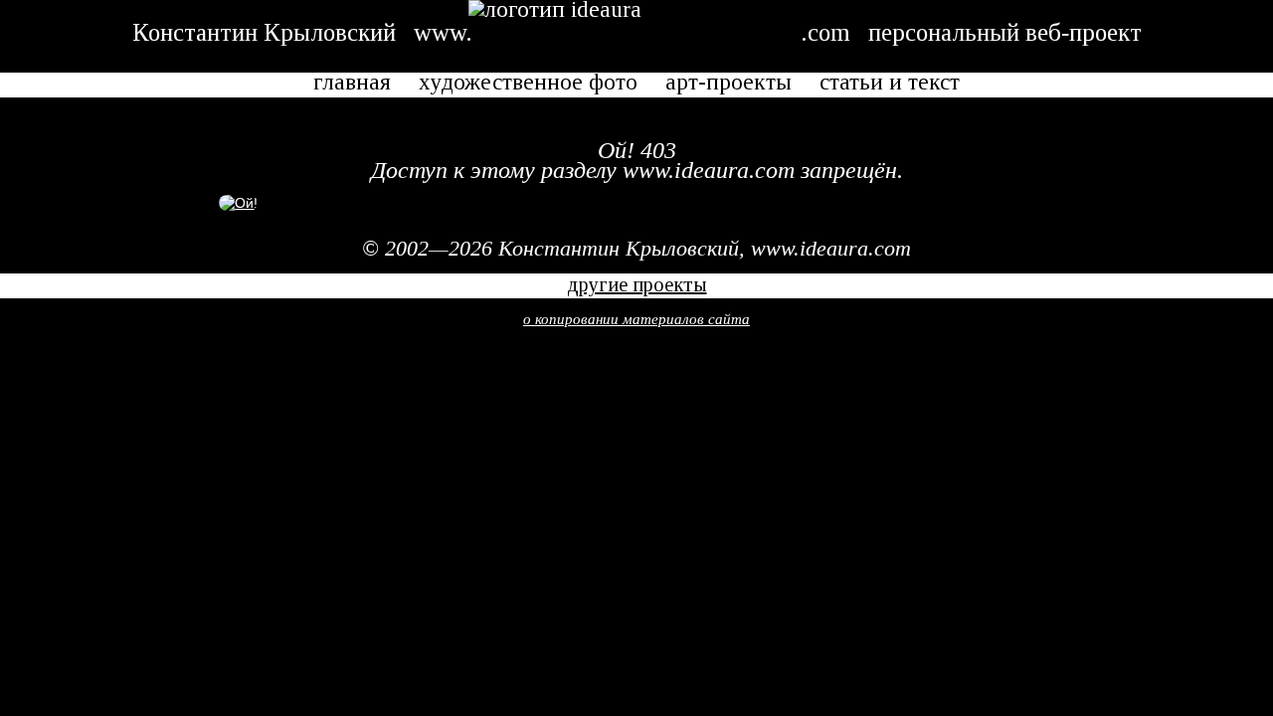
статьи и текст (890, 83)
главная (352, 83)
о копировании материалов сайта (636, 319)
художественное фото (528, 83)
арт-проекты (728, 83)
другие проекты (637, 284)
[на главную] (238, 203)
